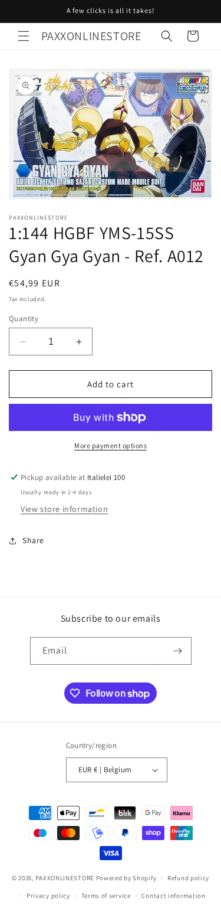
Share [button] (33, 540)
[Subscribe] (178, 651)
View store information (64, 509)
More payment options (110, 445)
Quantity (23, 318)
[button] (24, 36)
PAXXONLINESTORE (64, 877)
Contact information (173, 895)
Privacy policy (48, 895)
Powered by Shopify (126, 877)
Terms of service (106, 895)
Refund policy (188, 878)
